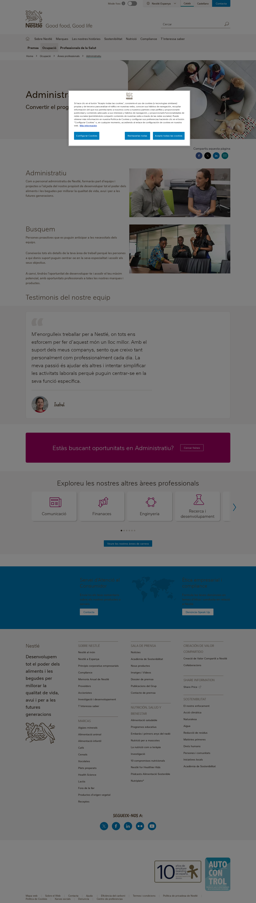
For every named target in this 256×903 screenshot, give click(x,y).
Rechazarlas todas (137, 135)
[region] (129, 118)
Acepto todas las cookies (169, 135)
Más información (88, 125)
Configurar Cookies (86, 135)
